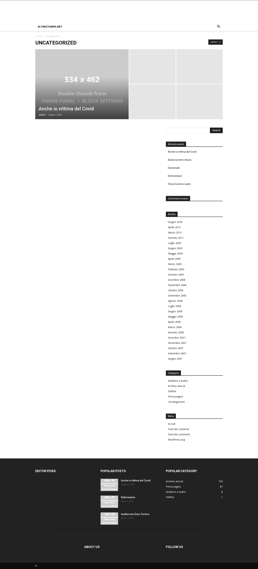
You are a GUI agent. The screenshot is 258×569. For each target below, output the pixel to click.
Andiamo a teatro (178, 380)
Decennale (174, 167)
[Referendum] (109, 502)
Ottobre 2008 (175, 290)
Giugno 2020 (175, 222)
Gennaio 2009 (176, 274)
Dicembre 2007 (176, 337)
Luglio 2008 (174, 306)
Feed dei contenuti (178, 429)
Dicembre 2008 (176, 279)
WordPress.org (176, 439)
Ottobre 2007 (175, 348)
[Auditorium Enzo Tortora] (109, 518)
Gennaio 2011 (176, 237)
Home (38, 36)
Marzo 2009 (175, 264)
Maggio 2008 (175, 316)
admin (42, 114)
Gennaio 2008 (176, 332)
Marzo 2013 (175, 232)
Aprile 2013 (174, 227)
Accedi (171, 423)
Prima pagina (175, 396)
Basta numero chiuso (179, 159)
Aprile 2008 (174, 321)
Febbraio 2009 (176, 269)
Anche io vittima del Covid (182, 151)
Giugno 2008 (175, 311)
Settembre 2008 (177, 295)
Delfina (172, 391)
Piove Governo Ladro (179, 184)
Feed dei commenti (179, 434)
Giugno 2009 (175, 248)
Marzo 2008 (175, 327)
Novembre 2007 (177, 343)
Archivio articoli (176, 386)
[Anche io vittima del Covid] (82, 89)
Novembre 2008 (177, 285)
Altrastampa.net (50, 26)
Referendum (175, 176)
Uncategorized (176, 401)
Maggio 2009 (175, 253)
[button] (218, 27)
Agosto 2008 (175, 300)
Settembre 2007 (177, 353)
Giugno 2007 (175, 358)
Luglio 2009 (174, 243)
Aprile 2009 (174, 258)
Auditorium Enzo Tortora (135, 514)
